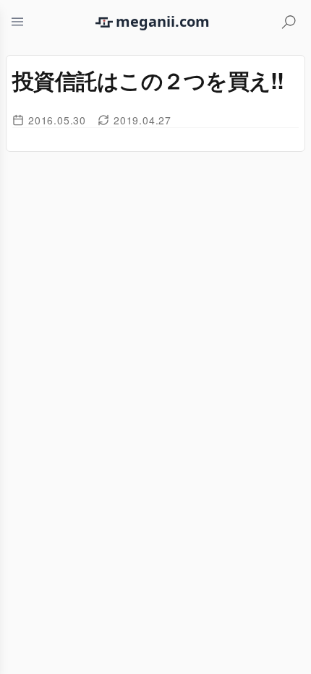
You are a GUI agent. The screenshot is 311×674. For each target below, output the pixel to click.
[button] (17, 21)
